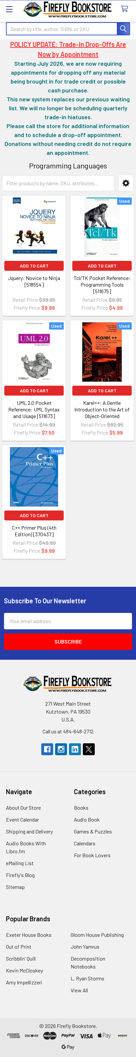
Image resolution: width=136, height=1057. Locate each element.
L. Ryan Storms (87, 978)
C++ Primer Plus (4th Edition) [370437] (34, 530)
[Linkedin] (75, 749)
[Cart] (126, 9)
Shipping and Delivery (29, 831)
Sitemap (15, 887)
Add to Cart (34, 265)
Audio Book (87, 819)
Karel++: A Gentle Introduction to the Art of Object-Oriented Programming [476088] (102, 413)
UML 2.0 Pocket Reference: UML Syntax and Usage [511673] (34, 409)
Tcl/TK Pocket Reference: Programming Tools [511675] (102, 284)
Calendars (84, 843)
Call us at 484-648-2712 (68, 731)
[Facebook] (47, 749)
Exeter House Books (28, 935)
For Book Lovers (92, 855)
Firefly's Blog (20, 875)
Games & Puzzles (93, 831)
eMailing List (20, 863)
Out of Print (18, 946)
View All (79, 990)
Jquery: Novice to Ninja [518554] (34, 281)
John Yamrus (85, 946)
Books (81, 807)
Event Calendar (22, 819)
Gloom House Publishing (97, 935)
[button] (126, 183)
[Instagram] (61, 749)
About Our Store (23, 807)
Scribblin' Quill (21, 958)
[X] (89, 749)
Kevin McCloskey (24, 970)
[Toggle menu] (9, 9)
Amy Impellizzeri (24, 982)
